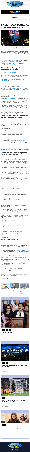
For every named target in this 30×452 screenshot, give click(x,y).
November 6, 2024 (16, 84)
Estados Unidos (14, 64)
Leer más (3, 408)
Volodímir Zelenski (12, 155)
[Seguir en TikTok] (17, 17)
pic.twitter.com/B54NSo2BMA (13, 139)
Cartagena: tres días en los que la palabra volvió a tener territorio (14, 366)
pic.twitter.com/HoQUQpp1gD (20, 270)
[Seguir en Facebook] (12, 17)
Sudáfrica (11, 257)
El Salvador (9, 72)
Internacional (17, 29)
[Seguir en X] (14, 17)
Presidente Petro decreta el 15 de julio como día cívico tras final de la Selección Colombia (5, 289)
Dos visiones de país (7, 332)
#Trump (13, 192)
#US (16, 251)
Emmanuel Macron (17, 201)
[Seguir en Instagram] (16, 17)
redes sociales (4, 89)
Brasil (7, 98)
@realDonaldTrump (5, 80)
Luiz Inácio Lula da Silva (12, 98)
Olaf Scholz (12, 177)
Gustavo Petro (6, 113)
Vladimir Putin (23, 159)
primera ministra (7, 182)
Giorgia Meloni (16, 182)
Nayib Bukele (14, 72)
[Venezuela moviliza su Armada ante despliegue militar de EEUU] (14, 285)
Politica (20, 29)
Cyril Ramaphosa (16, 257)
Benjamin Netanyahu (13, 118)
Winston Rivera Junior (5, 29)
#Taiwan (13, 251)
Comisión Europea (10, 215)
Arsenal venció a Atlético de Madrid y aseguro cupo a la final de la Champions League (14, 401)
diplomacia (3, 60)
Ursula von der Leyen (17, 215)
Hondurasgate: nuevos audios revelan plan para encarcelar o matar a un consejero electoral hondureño (14, 428)
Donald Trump (7, 56)
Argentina (14, 88)
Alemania (4, 177)
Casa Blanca (14, 56)
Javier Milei (19, 88)
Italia (2, 182)
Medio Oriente (14, 60)
